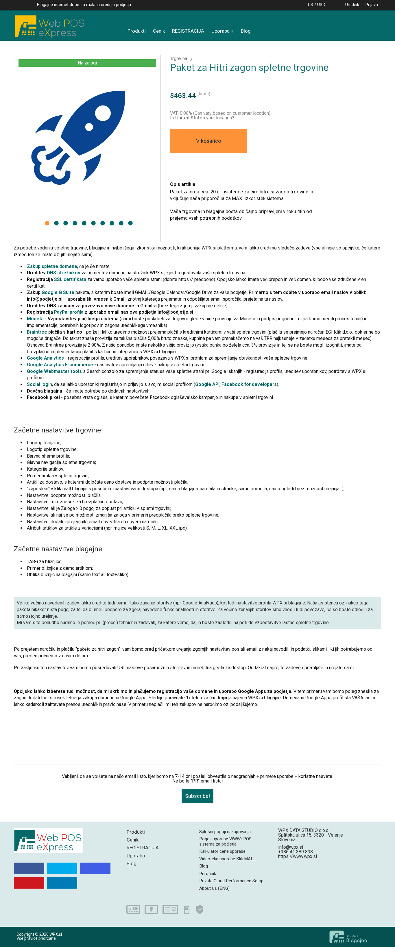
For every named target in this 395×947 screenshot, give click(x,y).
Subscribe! (197, 796)
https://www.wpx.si (297, 856)
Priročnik (207, 873)
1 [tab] (47, 225)
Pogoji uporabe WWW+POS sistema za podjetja (225, 841)
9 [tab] (121, 225)
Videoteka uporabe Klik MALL (227, 858)
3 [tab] (65, 225)
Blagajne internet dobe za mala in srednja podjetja (84, 4)
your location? (204, 118)
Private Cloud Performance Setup (231, 880)
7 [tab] (102, 225)
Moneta (36, 318)
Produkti (137, 31)
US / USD (316, 4)
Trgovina (178, 58)
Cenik (159, 31)
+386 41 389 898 (295, 851)
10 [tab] (130, 225)
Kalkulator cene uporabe (222, 851)
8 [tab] (112, 225)
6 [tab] (93, 225)
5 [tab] (84, 225)
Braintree (37, 332)
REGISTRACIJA (188, 31)
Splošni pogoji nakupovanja (225, 831)
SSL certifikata (70, 279)
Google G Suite (58, 292)
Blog (246, 31)
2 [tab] (56, 225)
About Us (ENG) (214, 888)
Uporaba (220, 31)
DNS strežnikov (63, 272)
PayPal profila (69, 312)
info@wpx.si (290, 847)
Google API (207, 384)
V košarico (208, 141)
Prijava (371, 4)
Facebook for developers (249, 384)
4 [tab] (75, 225)
